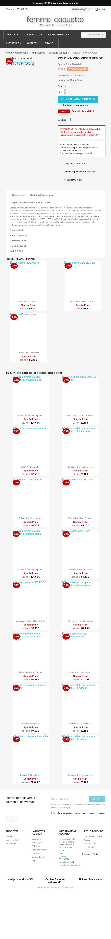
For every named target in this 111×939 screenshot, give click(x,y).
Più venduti (11, 843)
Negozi (35, 860)
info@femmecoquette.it (69, 865)
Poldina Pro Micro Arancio (28, 301)
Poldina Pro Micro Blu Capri (82, 301)
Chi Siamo (36, 846)
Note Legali (37, 842)
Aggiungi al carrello (78, 99)
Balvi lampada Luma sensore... (80, 415)
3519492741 (23, 9)
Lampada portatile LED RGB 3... (30, 621)
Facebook (9, 819)
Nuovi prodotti (12, 840)
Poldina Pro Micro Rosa (28, 353)
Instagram (15, 819)
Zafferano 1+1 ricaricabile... (80, 467)
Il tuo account (93, 831)
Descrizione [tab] (18, 195)
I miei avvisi (89, 847)
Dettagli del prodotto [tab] (41, 195)
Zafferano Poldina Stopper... (31, 672)
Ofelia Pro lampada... (31, 467)
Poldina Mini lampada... (80, 672)
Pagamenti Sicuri (39, 850)
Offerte (9, 836)
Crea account (90, 843)
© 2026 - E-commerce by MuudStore (55, 887)
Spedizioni (36, 839)
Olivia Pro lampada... (30, 723)
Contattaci (36, 853)
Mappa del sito (38, 857)
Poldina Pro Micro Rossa (80, 569)
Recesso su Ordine (90, 854)
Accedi (87, 840)
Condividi (70, 120)
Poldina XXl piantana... (30, 775)
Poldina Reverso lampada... (31, 415)
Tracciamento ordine (93, 836)
